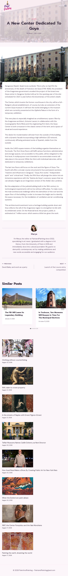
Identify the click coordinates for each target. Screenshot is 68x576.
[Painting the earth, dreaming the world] (34, 541)
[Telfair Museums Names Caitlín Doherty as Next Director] (34, 431)
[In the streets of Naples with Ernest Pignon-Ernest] (34, 403)
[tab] (30, 328)
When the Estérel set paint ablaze (15, 498)
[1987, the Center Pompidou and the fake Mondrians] (34, 513)
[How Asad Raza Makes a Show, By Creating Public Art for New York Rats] (34, 458)
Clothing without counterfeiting (14, 360)
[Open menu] (65, 6)
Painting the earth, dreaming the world (17, 553)
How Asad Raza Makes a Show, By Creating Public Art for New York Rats (29, 470)
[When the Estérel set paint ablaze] (34, 486)
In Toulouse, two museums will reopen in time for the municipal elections (51, 315)
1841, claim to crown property (13, 388)
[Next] (62, 307)
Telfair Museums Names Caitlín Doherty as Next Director (24, 443)
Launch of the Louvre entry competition (55, 267)
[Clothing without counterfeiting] (34, 348)
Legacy (34, 19)
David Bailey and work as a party (14, 265)
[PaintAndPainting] (7, 5)
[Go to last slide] (5, 307)
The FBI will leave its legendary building (14, 313)
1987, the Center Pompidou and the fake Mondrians (22, 525)
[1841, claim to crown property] (34, 376)
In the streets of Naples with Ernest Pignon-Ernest (22, 415)
